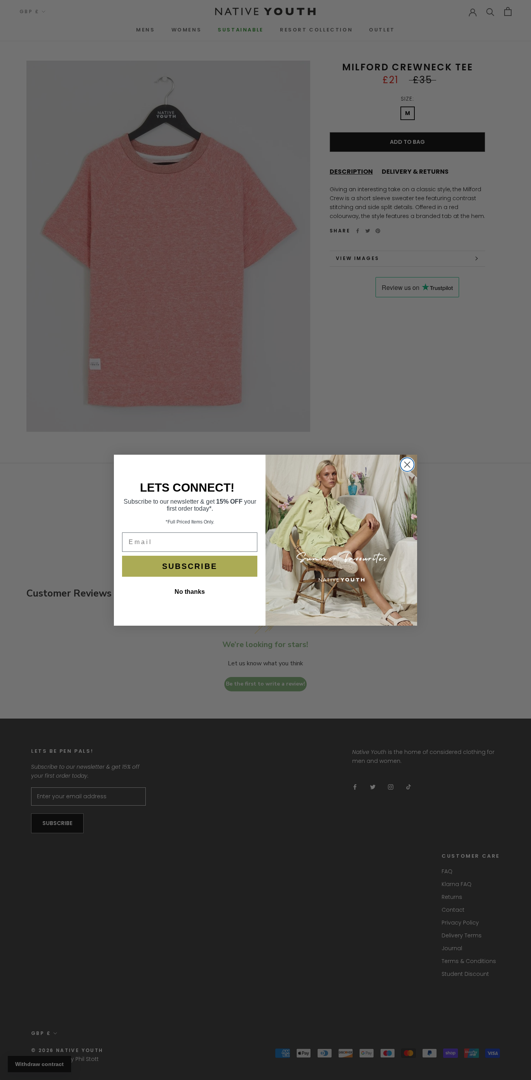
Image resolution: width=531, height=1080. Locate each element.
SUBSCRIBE (189, 566)
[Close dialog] (407, 464)
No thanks (190, 591)
